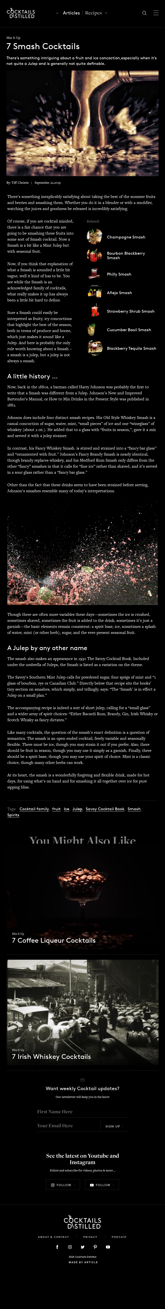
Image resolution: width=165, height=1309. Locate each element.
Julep (77, 808)
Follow (64, 1185)
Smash (134, 808)
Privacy (91, 1236)
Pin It (82, 123)
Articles (71, 13)
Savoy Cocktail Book (105, 808)
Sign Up (112, 1126)
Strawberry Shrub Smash (131, 311)
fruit (56, 808)
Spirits (13, 814)
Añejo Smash (119, 292)
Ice (66, 808)
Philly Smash (119, 274)
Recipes (93, 12)
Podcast (119, 1236)
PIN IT (82, 552)
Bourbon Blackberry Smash (126, 255)
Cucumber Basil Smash (129, 329)
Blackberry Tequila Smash (131, 348)
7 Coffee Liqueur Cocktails (54, 940)
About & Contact (54, 1236)
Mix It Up (13, 37)
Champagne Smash (126, 237)
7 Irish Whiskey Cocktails (51, 1057)
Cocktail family (34, 808)
